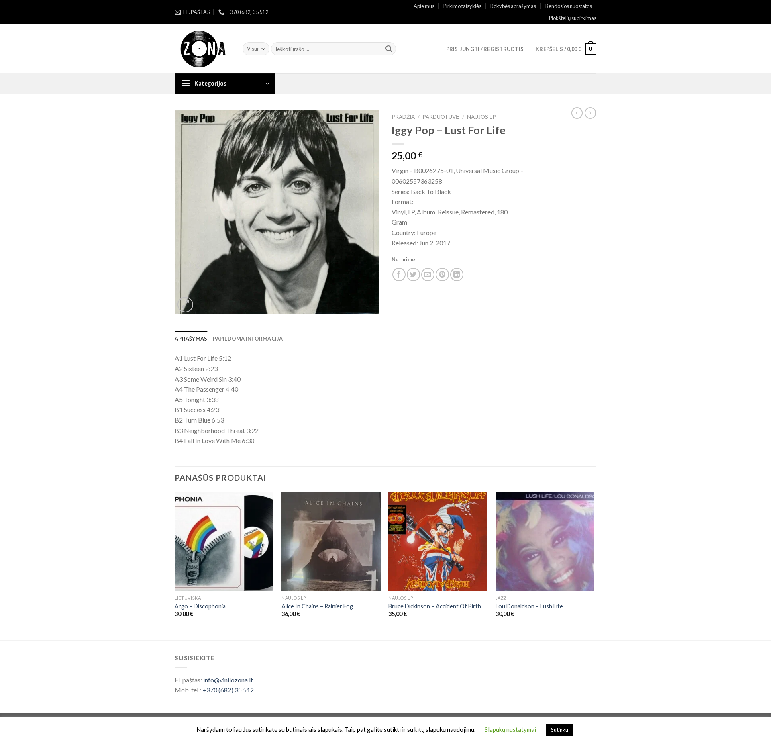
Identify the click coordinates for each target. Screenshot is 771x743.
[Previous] (175, 565)
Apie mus (424, 6)
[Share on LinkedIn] (456, 274)
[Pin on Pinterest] (442, 274)
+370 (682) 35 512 (228, 690)
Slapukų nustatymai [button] (510, 729)
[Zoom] (185, 304)
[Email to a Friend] (427, 274)
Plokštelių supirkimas (572, 18)
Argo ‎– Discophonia (200, 606)
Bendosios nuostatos (568, 6)
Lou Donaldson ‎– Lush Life (529, 606)
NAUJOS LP (481, 117)
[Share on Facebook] (399, 274)
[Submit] (389, 49)
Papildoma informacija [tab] (248, 338)
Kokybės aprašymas (513, 6)
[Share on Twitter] (413, 274)
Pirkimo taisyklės (462, 6)
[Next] (594, 565)
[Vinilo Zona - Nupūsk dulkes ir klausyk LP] (202, 49)
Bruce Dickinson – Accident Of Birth (434, 606)
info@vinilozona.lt (228, 680)
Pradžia (403, 117)
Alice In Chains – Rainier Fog (317, 606)
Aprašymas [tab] (191, 338)
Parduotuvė (440, 117)
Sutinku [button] (559, 730)
